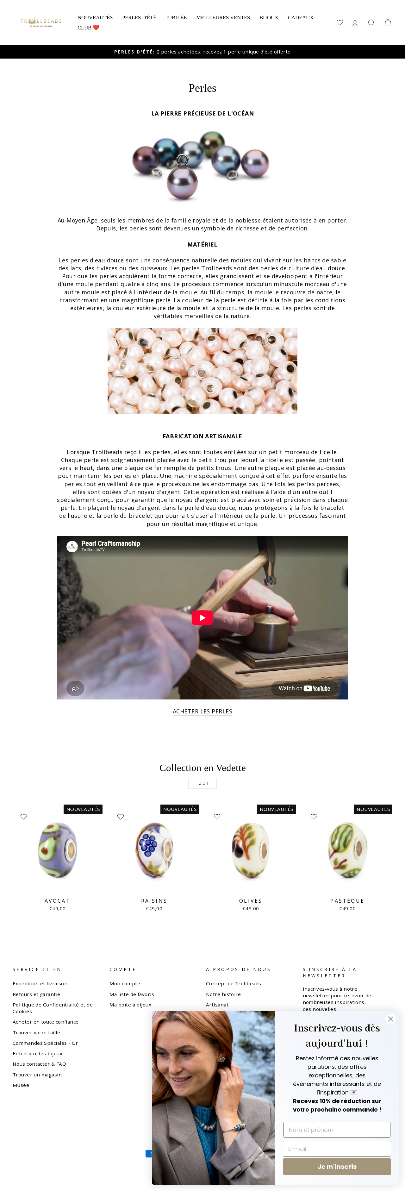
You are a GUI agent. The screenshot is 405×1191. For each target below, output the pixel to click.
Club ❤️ (88, 28)
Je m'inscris (337, 1166)
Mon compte (124, 983)
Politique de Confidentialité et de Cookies (53, 1007)
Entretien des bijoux (37, 1053)
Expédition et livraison (40, 983)
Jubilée (176, 18)
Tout (202, 783)
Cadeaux (301, 18)
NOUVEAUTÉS (95, 18)
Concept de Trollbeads (233, 983)
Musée (21, 1085)
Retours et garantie (36, 994)
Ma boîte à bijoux (130, 1004)
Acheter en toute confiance (46, 1022)
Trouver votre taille (36, 1032)
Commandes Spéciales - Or (45, 1043)
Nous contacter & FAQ (39, 1064)
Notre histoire (223, 994)
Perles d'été (139, 18)
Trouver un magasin (37, 1074)
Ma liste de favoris (131, 994)
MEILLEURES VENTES (223, 18)
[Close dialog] (390, 1019)
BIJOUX (268, 18)
